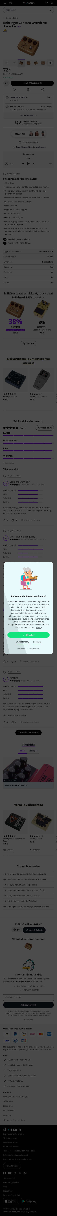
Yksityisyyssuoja (34, 648)
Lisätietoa (37, 642)
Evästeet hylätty (22, 642)
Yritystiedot (21, 648)
